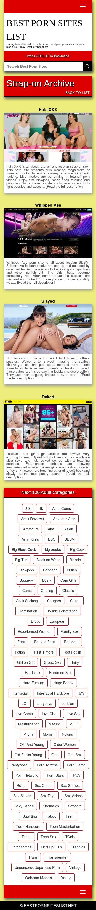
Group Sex (52, 662)
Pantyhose (19, 764)
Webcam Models (38, 877)
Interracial (20, 693)
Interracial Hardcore (53, 693)
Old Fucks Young (28, 754)
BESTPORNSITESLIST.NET (50, 905)
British (72, 569)
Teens (26, 836)
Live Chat (49, 713)
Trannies (78, 846)
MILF (73, 723)
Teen (70, 816)
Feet (21, 641)
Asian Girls (30, 539)
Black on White (48, 559)
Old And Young (32, 744)
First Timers (44, 652)
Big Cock (77, 549)
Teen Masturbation (65, 826)
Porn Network (27, 775)
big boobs (53, 549)
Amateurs (31, 528)
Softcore (75, 805)
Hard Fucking (33, 682)
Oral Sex (75, 754)
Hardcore (32, 672)
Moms (48, 734)
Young (66, 877)
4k (41, 508)
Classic (68, 590)
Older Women (65, 744)
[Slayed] (48, 329)
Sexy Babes (24, 805)
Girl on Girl (26, 662)
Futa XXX (48, 109)
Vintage (75, 867)
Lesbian (67, 703)
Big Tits (21, 559)
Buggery (26, 580)
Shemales (51, 805)
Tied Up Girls (51, 846)
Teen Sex (48, 836)
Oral (54, 754)
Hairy (74, 662)
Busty (46, 580)
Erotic (35, 621)
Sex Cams (43, 785)
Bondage (50, 569)
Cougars (54, 600)
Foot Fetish (72, 652)
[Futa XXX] (48, 137)
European (57, 621)
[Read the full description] (65, 186)
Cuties (75, 600)
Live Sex (73, 713)
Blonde (75, 559)
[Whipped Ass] (48, 233)
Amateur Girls (64, 518)
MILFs (28, 734)
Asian (68, 528)
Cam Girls (68, 580)
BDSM (70, 539)
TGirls (70, 836)
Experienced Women (34, 631)
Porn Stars (55, 775)
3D (27, 508)
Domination (28, 611)
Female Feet (44, 641)
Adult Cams (61, 508)
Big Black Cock (24, 549)
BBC (51, 539)
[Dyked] (48, 424)
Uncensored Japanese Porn (37, 867)
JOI (24, 703)
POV (76, 775)
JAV (81, 693)
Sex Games (70, 785)
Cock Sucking (27, 600)
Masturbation (28, 723)
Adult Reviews (32, 518)
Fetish (20, 652)
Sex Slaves (22, 795)
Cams (27, 590)
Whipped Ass (48, 205)
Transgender (57, 857)
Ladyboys (44, 703)
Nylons (67, 734)
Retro (21, 785)
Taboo (51, 816)
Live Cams (24, 713)
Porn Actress (47, 764)
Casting (47, 590)
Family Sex (70, 631)
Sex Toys (47, 795)
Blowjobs (26, 569)
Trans (33, 857)
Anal (51, 528)
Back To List (77, 93)
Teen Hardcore (28, 826)
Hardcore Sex (60, 672)
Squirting (30, 816)
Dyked (48, 397)
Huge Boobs (63, 682)
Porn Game (76, 764)
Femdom (71, 641)
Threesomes (21, 846)
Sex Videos (74, 795)
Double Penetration (62, 611)
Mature (54, 723)
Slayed (48, 301)
